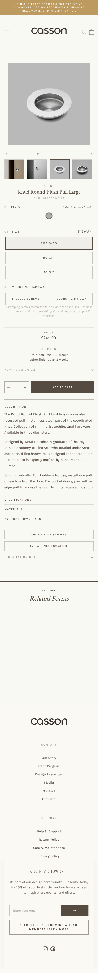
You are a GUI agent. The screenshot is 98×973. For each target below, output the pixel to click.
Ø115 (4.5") (49, 243)
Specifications (18, 499)
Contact (49, 791)
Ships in (49, 349)
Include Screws (26, 298)
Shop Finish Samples (49, 534)
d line (49, 186)
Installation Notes (22, 557)
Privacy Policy (49, 856)
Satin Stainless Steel (49, 216)
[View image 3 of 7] (60, 169)
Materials (13, 509)
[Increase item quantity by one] (25, 388)
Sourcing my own (72, 298)
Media (49, 782)
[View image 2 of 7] (37, 169)
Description (15, 406)
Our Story (49, 758)
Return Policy (49, 839)
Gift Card (49, 799)
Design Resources (49, 774)
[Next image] (91, 154)
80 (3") (49, 257)
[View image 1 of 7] (14, 169)
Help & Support (49, 831)
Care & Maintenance (49, 848)
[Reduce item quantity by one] (9, 388)
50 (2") (49, 272)
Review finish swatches (49, 546)
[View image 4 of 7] (82, 169)
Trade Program (49, 766)
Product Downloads (22, 519)
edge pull (11, 487)
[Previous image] (6, 154)
